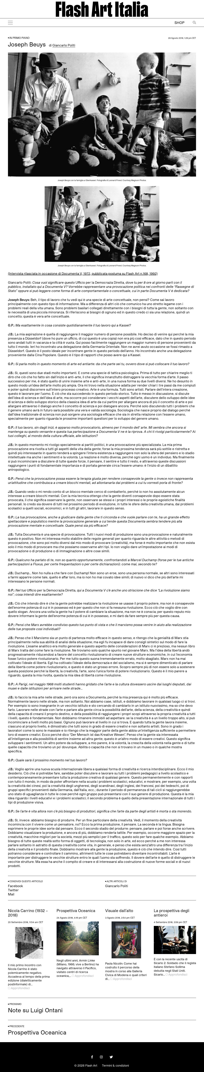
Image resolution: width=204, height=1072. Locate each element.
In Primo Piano (19, 37)
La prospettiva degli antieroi (171, 912)
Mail (11, 894)
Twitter (13, 890)
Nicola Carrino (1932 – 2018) (28, 912)
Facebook (15, 886)
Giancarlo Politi (63, 45)
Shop (179, 22)
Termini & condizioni (115, 1065)
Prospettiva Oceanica (76, 910)
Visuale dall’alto (119, 910)
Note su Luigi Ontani (35, 1010)
